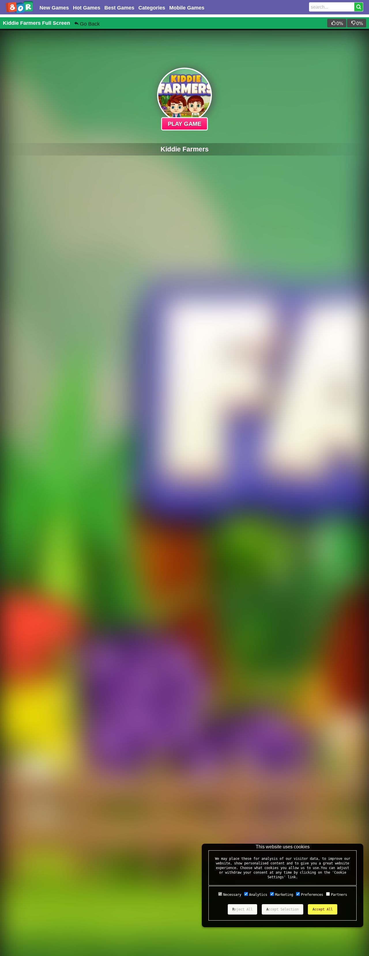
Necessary (232, 895)
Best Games (119, 8)
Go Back (90, 24)
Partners (339, 895)
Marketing (284, 895)
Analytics (258, 895)
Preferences (312, 895)
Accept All (322, 909)
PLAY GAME (184, 124)
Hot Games (86, 8)
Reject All (242, 909)
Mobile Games (186, 8)
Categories (151, 8)
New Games (54, 8)
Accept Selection (282, 909)
